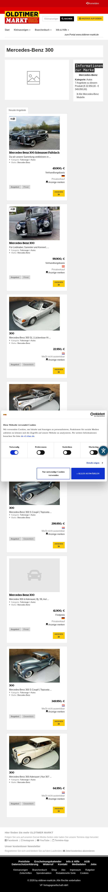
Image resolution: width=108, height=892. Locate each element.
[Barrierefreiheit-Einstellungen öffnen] (103, 450)
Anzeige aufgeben (91, 18)
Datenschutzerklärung (25, 864)
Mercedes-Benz (23, 162)
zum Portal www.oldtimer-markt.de (82, 34)
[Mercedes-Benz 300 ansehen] (34, 223)
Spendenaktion (43, 873)
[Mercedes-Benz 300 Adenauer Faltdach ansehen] (34, 133)
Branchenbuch (42, 30)
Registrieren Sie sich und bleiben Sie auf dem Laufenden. (50, 851)
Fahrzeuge (24, 160)
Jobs (93, 864)
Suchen (68, 19)
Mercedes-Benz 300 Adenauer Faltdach (34, 152)
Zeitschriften (26, 873)
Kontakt (62, 864)
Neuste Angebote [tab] (17, 110)
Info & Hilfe (62, 30)
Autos (33, 160)
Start (7, 30)
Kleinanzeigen (21, 30)
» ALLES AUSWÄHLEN (88, 473)
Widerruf (48, 864)
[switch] (41, 452)
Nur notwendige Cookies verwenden (53, 473)
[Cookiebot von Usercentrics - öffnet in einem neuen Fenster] (92, 415)
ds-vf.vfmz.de (27, 436)
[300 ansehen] (34, 313)
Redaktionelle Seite (66, 873)
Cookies (84, 873)
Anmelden (93, 3)
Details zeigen (92, 463)
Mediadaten (79, 864)
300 (11, 333)
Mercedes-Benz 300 (21, 243)
